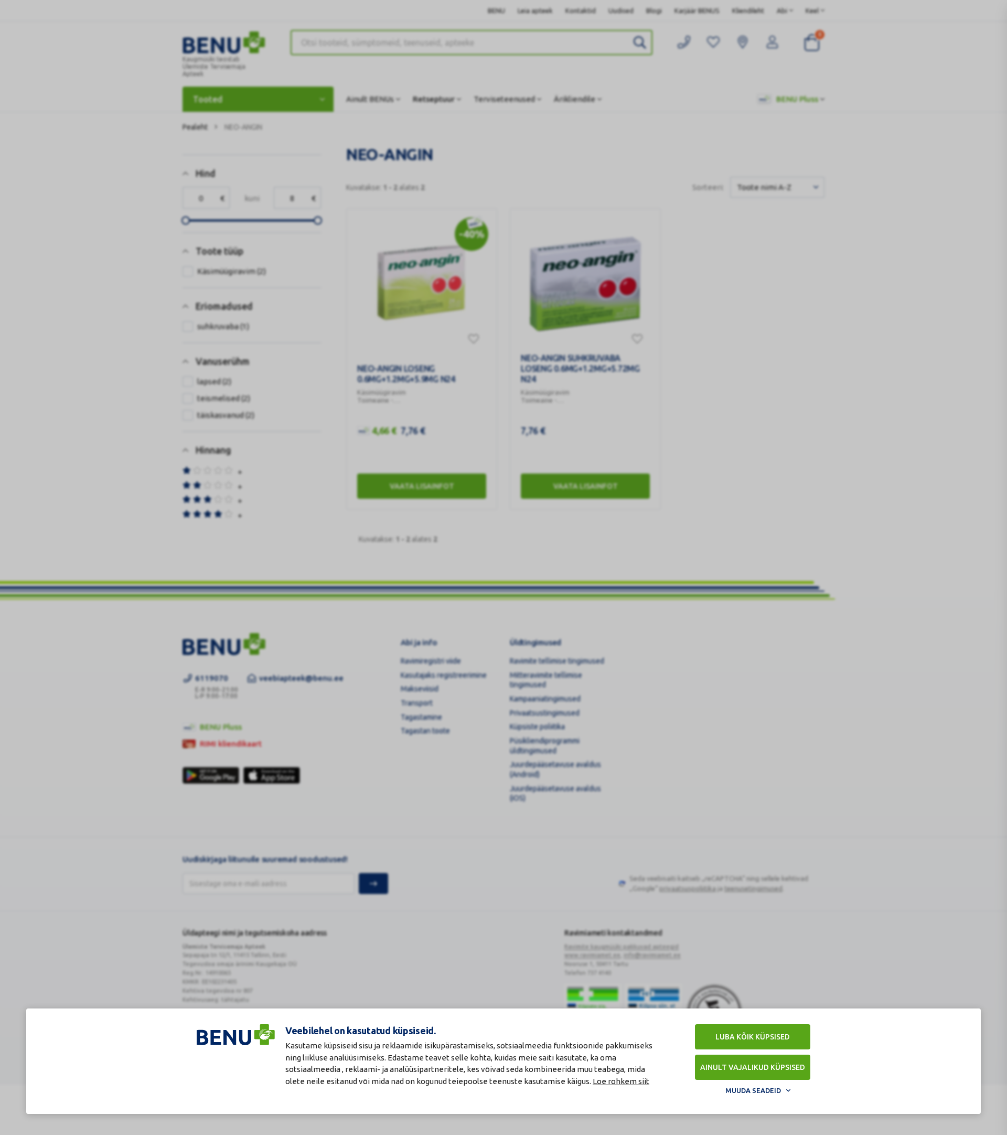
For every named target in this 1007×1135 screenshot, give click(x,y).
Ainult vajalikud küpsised (752, 1067)
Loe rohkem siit (621, 1081)
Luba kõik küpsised (752, 1037)
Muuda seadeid (753, 1090)
